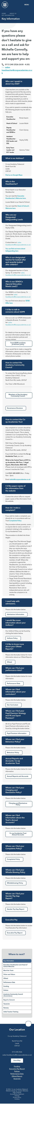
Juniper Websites (23, 1091)
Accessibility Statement (17, 1094)
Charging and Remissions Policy (18, 804)
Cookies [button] (17, 1099)
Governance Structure (15, 408)
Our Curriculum (12, 705)
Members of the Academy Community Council (18, 395)
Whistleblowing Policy (15, 883)
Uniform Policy (12, 638)
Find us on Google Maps (13, 175)
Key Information (8, 15)
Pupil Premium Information (16, 733)
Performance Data (13, 683)
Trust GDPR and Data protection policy (18, 343)
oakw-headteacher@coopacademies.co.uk (17, 70)
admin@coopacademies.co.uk (20, 479)
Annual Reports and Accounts (17, 776)
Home (4, 13)
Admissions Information (15, 614)
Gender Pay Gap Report (15, 909)
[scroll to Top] (28, 1024)
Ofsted (9, 662)
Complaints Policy (15, 521)
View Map (17, 1060)
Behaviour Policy (13, 752)
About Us (13, 13)
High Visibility (17, 1092)
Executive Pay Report (14, 933)
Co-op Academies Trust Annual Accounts (18, 834)
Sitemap (17, 1095)
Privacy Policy (17, 1097)
